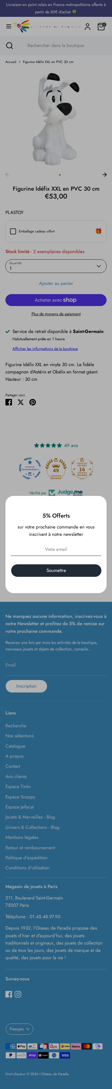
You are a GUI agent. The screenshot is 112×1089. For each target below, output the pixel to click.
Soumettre (56, 570)
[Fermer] (99, 503)
